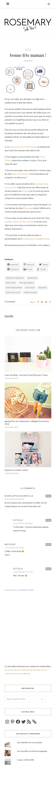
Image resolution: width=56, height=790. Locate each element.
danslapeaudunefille (19, 496)
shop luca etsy (13, 292)
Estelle (9, 316)
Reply (48, 496)
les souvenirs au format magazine (32, 751)
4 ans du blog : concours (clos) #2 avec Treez (26, 375)
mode (28, 49)
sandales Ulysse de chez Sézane (19, 221)
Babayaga (27, 208)
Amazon (25, 191)
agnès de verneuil (15, 278)
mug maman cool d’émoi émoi (22, 147)
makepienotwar (14, 288)
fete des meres (26, 283)
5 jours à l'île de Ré (25, 760)
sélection (30, 288)
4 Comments (10, 301)
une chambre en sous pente (29, 742)
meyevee (10, 544)
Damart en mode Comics (16, 470)
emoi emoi (11, 283)
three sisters (30, 292)
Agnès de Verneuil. (20, 174)
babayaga (32, 278)
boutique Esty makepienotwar (35, 239)
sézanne (42, 288)
